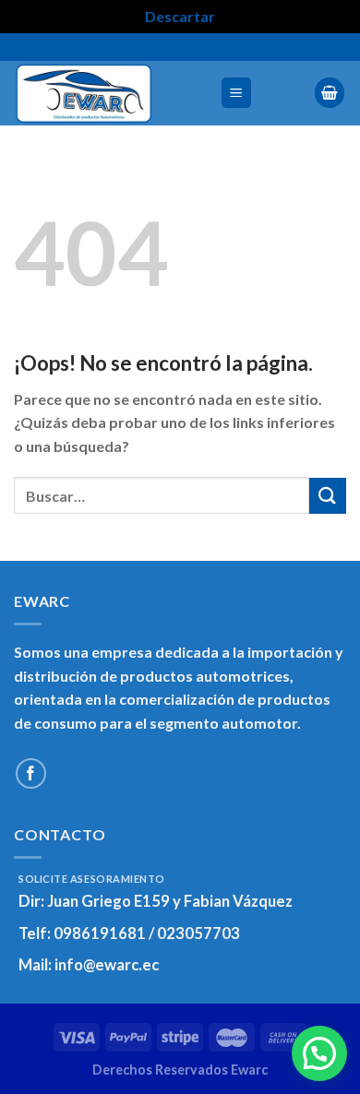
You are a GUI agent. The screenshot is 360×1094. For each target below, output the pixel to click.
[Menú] (237, 92)
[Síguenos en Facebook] (31, 773)
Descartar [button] (180, 16)
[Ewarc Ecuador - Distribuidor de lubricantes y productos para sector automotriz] (110, 93)
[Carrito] (329, 92)
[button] (319, 1053)
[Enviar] (327, 496)
